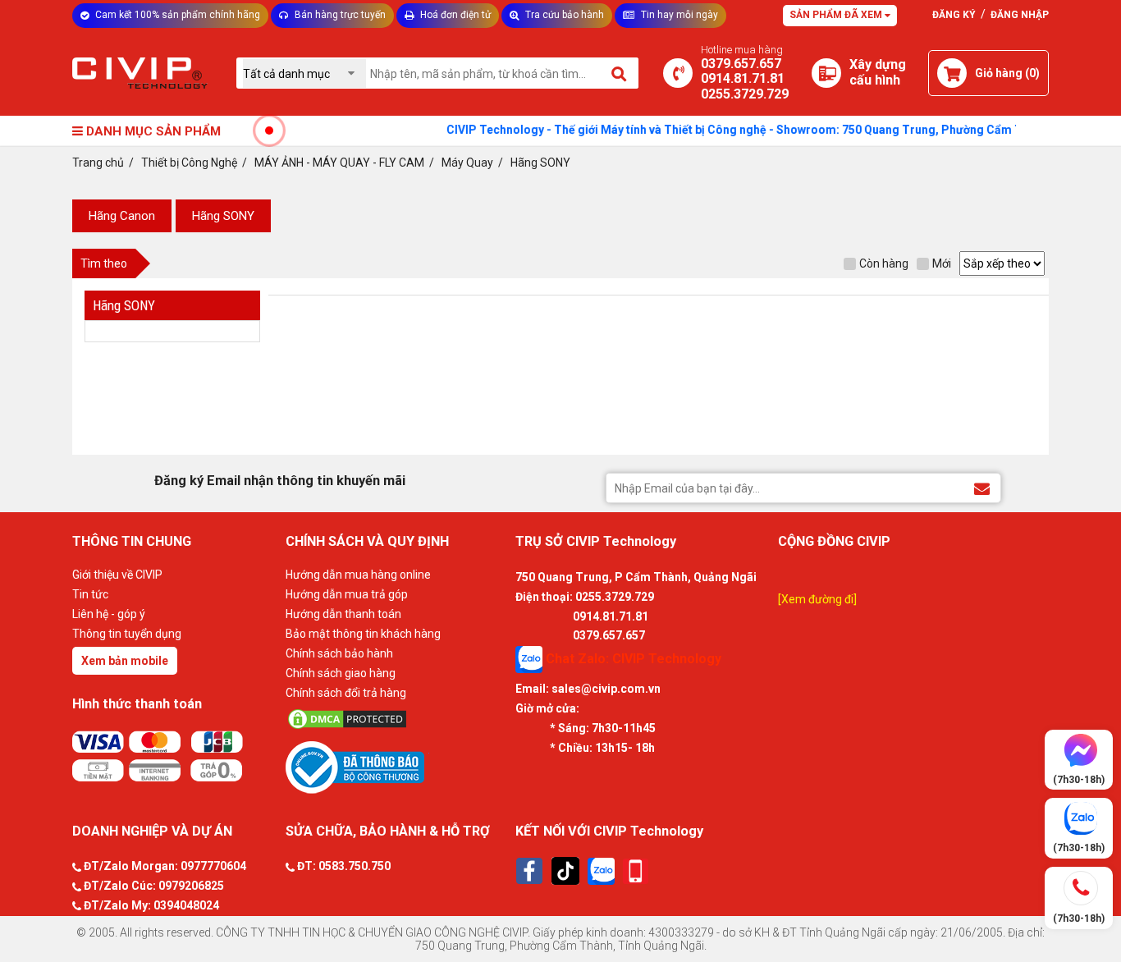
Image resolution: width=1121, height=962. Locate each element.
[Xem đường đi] (817, 599)
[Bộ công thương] (396, 766)
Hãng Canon (122, 215)
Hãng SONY (223, 215)
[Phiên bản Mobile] (635, 871)
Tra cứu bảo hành (563, 15)
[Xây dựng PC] (826, 73)
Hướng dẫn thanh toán (343, 614)
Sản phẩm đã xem (837, 15)
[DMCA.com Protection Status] (396, 719)
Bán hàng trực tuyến (339, 15)
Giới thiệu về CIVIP (117, 574)
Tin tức (90, 594)
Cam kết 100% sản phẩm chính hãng (176, 15)
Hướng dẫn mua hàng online (358, 574)
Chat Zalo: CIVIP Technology (631, 659)
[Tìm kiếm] (620, 73)
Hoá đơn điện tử (454, 15)
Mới (941, 263)
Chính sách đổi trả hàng (346, 692)
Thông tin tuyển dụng (126, 633)
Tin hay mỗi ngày (678, 15)
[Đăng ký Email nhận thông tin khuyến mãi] (982, 487)
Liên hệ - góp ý (108, 614)
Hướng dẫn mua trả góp (347, 594)
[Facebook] (529, 871)
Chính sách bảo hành (339, 653)
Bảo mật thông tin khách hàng (363, 633)
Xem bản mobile (124, 660)
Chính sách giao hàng (341, 673)
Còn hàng (883, 263)
